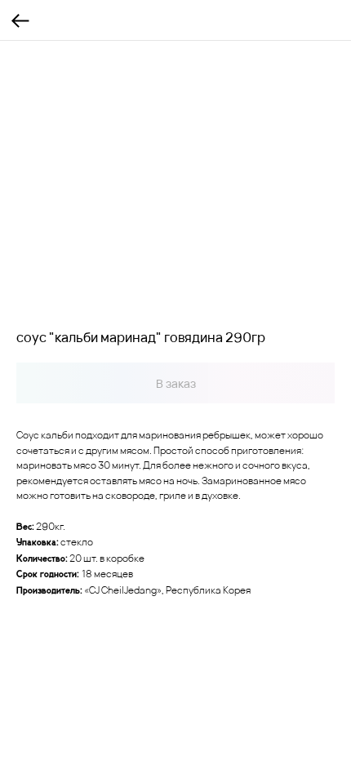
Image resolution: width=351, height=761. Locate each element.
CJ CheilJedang (123, 590)
